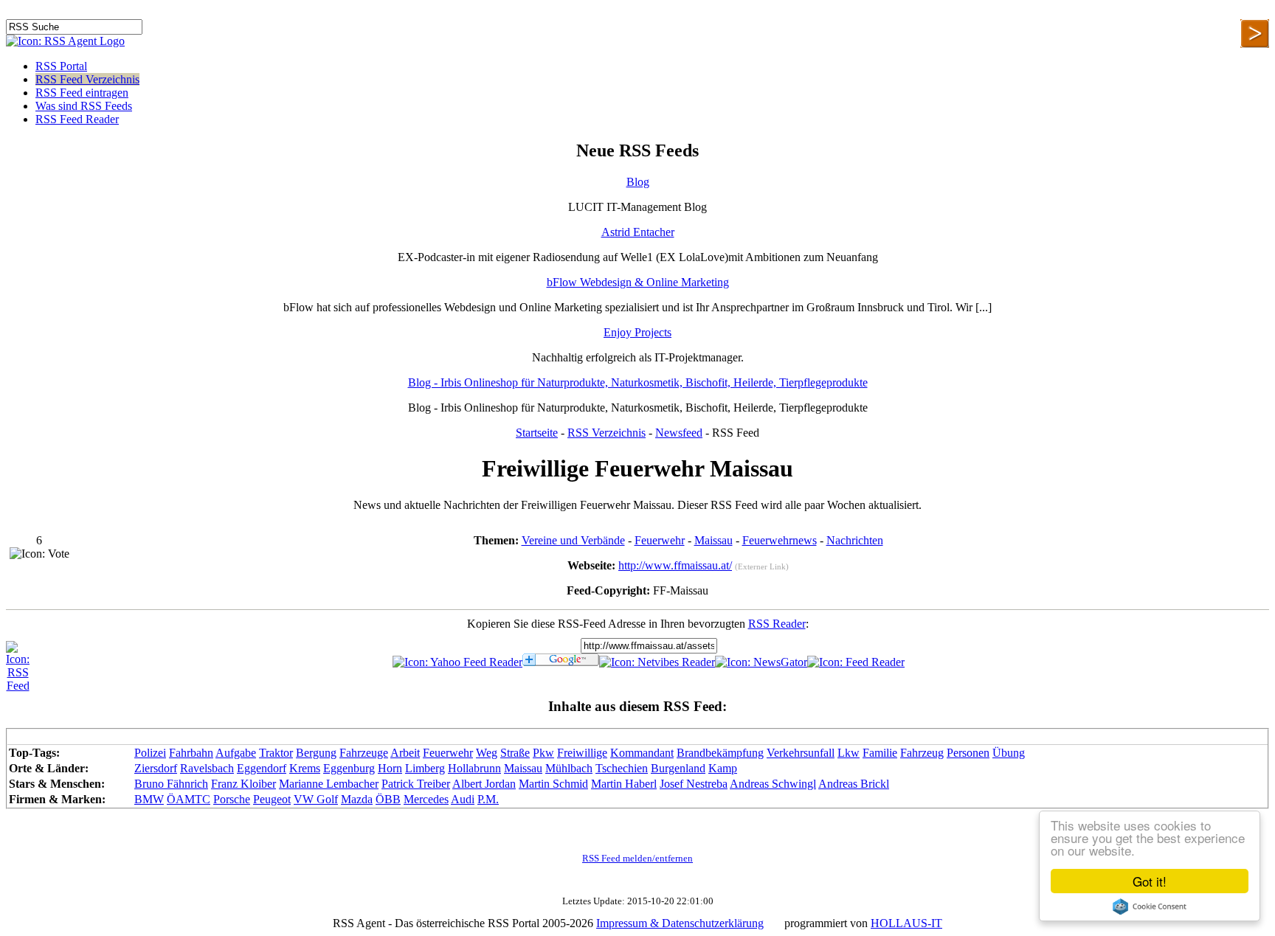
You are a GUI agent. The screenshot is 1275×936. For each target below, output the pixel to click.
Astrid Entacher (637, 232)
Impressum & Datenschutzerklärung (680, 923)
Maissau (713, 540)
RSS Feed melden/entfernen (637, 858)
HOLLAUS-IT (906, 923)
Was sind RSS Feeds (83, 106)
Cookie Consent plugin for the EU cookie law (1149, 906)
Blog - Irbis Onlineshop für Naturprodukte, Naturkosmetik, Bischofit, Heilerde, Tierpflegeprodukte (638, 382)
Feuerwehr (660, 540)
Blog (637, 182)
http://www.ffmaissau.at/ (675, 565)
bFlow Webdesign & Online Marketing (638, 282)
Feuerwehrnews (779, 540)
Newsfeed (678, 432)
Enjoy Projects (637, 332)
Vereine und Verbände (573, 540)
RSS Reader (777, 623)
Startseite (537, 432)
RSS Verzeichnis (606, 432)
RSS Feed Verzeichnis (87, 79)
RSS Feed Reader (77, 119)
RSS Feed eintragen (81, 92)
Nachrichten (854, 540)
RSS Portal (61, 66)
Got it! (1150, 881)
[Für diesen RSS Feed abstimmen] (39, 554)
